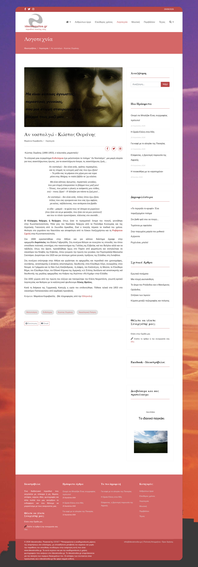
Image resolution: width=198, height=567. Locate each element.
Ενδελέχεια (47, 312)
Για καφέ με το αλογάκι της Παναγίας (148, 146)
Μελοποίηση (31, 312)
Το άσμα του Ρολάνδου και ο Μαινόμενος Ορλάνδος (150, 287)
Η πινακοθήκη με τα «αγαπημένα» (147, 174)
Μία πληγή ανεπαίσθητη (142, 279)
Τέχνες (162, 22)
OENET (56, 542)
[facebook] (25, 9)
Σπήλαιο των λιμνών (140, 295)
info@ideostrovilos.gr (133, 542)
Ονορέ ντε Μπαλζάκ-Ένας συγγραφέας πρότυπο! (149, 120)
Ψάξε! (165, 84)
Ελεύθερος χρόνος (104, 22)
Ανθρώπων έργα (83, 22)
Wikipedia (86, 296)
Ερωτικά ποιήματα (139, 274)
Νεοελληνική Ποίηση (87, 312)
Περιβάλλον (149, 22)
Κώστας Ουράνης (65, 312)
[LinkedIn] (120, 148)
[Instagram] (33, 9)
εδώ (132, 342)
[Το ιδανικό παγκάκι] (150, 429)
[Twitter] (114, 148)
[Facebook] (107, 148)
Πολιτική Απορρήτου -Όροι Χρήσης (159, 542)
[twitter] (29, 9)
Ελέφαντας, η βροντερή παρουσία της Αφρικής (148, 160)
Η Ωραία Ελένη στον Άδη (142, 134)
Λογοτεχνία (122, 22)
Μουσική (135, 22)
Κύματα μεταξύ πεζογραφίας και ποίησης (150, 301)
